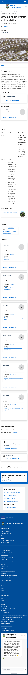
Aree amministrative (6, 533)
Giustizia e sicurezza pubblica (8, 571)
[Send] (25, 669)
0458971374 (13, 314)
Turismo (3, 564)
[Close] (24, 636)
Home (2, 12)
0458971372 (13, 284)
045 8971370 (11, 228)
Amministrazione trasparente (8, 630)
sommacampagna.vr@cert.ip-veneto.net (13, 617)
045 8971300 (6, 613)
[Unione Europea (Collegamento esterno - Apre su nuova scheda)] (14, 517)
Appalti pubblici (4, 559)
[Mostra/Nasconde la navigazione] (3, 6)
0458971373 (13, 374)
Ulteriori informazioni (12, 100)
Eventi (2, 600)
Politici (2, 538)
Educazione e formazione (7, 557)
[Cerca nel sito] (26, 6)
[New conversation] (22, 636)
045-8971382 (13, 404)
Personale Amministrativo (7, 540)
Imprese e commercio (6, 580)
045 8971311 (6, 610)
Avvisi (2, 590)
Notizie (2, 588)
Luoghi (2, 598)
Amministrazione (8, 12)
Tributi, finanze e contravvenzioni (9, 575)
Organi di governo (5, 531)
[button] (5, 2)
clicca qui (22, 429)
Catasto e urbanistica (6, 550)
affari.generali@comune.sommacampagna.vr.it (15, 615)
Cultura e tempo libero (6, 578)
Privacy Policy (14, 673)
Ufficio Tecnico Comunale (10, 212)
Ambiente (3, 573)
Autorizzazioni (4, 555)
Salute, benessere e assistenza (8, 562)
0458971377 (12, 344)
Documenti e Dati (5, 542)
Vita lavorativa (4, 566)
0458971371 (12, 254)
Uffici (14, 12)
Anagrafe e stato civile (6, 553)
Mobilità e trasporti (5, 569)
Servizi (2, 65)
